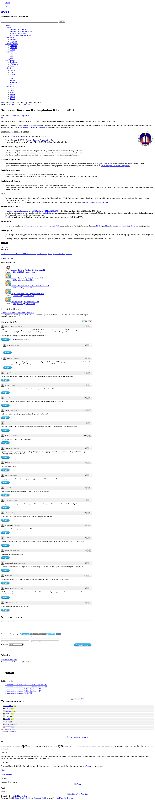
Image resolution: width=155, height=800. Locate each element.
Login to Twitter (50, 634)
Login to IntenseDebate (25, 634)
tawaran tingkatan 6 (46, 254)
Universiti (13, 46)
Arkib (3, 792)
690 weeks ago (13, 575)
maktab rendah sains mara (87, 746)
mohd (7, 721)
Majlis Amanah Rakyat (18, 33)
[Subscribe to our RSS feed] (9, 660)
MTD (12, 76)
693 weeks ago (13, 500)
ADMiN (7, 719)
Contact (8, 7)
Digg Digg (5, 247)
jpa (96, 746)
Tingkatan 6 (14, 62)
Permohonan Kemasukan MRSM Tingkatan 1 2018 (23, 691)
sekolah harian (25, 254)
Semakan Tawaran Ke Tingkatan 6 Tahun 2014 (17, 313)
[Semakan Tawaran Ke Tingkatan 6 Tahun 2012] (8, 270)
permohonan (40, 746)
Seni (11, 78)
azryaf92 (7, 713)
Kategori (4, 782)
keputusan (109, 746)
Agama (12, 70)
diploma (30, 746)
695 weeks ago (19, 326)
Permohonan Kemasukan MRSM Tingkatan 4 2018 (23, 689)
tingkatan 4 (149, 746)
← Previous (5, 258)
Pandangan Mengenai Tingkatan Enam (124, 226)
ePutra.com (89, 766)
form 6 (3, 254)
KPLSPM (13, 54)
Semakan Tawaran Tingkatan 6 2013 (39, 140)
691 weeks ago (22, 563)
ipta (24, 746)
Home (7, 3)
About (7, 5)
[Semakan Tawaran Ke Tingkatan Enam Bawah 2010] (8, 286)
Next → (13, 258)
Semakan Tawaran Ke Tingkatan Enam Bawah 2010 (30, 286)
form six (7, 254)
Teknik (12, 80)
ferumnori (8, 727)
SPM (12, 93)
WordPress (59, 798)
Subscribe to (5, 644)
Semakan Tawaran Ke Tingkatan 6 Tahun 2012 (28, 270)
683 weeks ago (16, 602)
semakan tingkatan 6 (35, 254)
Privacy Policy (6, 774)
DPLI (12, 58)
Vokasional (14, 82)
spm (60, 746)
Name (2, 637)
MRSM (12, 74)
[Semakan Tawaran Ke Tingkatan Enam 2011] (8, 278)
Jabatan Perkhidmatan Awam (20, 35)
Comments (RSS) (40, 798)
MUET (12, 99)
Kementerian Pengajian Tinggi (21, 31)
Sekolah (8, 68)
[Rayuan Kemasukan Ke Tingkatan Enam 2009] (8, 294)
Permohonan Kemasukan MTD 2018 (18, 693)
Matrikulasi (14, 64)
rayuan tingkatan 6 (15, 254)
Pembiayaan (9, 38)
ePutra (5, 11)
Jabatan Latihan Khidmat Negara (96, 202)
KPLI (12, 56)
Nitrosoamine (9, 724)
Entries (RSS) (25, 798)
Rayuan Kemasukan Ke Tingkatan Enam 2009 (27, 294)
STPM (12, 95)
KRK (12, 84)
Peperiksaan (9, 86)
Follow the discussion (90, 321)
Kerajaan (8, 27)
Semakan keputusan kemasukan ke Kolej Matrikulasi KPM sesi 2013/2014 (32, 211)
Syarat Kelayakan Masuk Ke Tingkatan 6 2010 (42, 226)
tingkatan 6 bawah (58, 254)
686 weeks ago (19, 588)
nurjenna (7, 708)
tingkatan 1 (4, 749)
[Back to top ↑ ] (69, 798)
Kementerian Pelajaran (18, 29)
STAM (12, 97)
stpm (65, 746)
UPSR (12, 88)
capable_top (8, 729)
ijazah (3, 746)
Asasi (12, 66)
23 (2, 118)
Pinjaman (13, 42)
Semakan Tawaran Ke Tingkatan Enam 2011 (27, 278)
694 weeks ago (13, 398)
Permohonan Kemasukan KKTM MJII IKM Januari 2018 (26, 685)
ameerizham (8, 711)
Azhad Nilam (26, 105)
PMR (12, 91)
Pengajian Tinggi (11, 44)
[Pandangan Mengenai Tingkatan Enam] (8, 302)
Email (32, 637)
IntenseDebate (12, 731)
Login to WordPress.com (38, 634)
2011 (100, 226)
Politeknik (13, 48)
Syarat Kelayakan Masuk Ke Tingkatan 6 (32, 127)
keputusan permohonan (13, 746)
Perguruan (9, 52)
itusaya (7, 716)
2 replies (14, 339)
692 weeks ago (18, 525)
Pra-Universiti (10, 60)
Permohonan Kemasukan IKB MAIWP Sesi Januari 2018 (26, 687)
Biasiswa (13, 40)
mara (77, 746)
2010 (96, 226)
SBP (11, 72)
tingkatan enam (67, 254)
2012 (105, 226)
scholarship (52, 746)
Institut (12, 50)
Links (3, 770)
